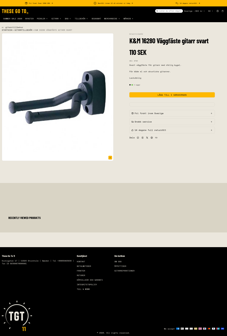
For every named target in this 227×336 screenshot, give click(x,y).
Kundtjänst (82, 255)
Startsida (7, 30)
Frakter (81, 270)
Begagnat (96, 18)
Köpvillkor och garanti (90, 280)
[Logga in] (217, 11)
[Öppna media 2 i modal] (57, 97)
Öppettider (120, 266)
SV (209, 11)
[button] (222, 11)
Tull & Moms (83, 289)
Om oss (118, 261)
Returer (81, 275)
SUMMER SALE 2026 (12, 18)
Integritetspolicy (87, 284)
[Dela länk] (156, 137)
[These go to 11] (15, 11)
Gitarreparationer (124, 270)
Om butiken (119, 255)
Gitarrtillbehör (23, 30)
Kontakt (81, 261)
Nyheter (29, 18)
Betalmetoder (84, 266)
